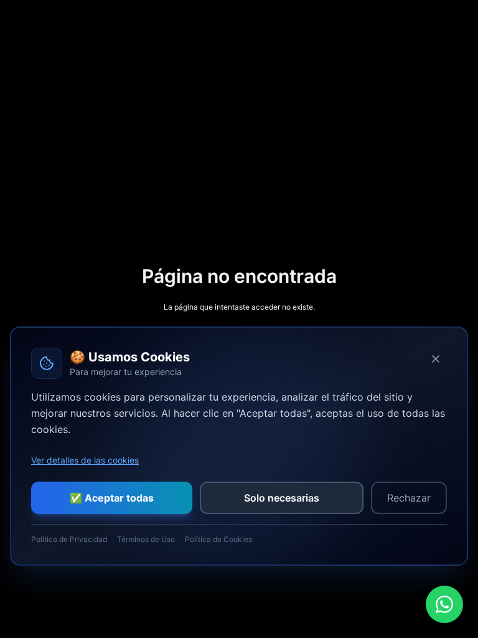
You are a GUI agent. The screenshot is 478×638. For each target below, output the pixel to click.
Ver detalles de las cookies (85, 460)
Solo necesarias (281, 498)
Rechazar (409, 498)
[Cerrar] (435, 359)
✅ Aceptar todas (112, 498)
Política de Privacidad (69, 539)
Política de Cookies (218, 539)
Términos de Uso (146, 539)
